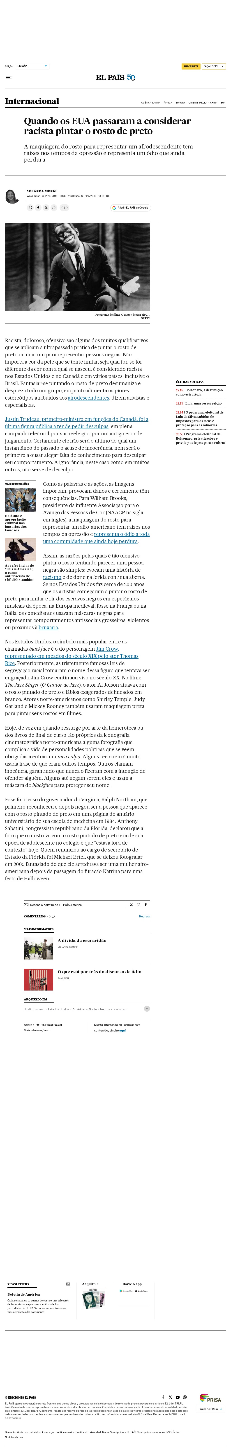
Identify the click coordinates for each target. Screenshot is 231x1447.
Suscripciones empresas (151, 1432)
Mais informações (36, 1030)
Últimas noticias (189, 382)
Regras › (144, 916)
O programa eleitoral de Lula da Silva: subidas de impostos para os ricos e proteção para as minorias (200, 418)
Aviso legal (48, 1432)
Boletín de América (23, 1294)
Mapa (105, 1432)
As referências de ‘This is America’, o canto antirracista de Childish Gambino (20, 573)
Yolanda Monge (42, 191)
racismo (52, 577)
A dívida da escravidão (82, 941)
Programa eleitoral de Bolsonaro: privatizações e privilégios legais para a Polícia (200, 438)
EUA (223, 102)
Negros (105, 1009)
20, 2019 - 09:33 (54, 196)
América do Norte (85, 1009)
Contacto (10, 1432)
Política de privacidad (88, 1432)
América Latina (150, 102)
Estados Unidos (58, 1009)
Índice (176, 1432)
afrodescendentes (88, 398)
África (168, 102)
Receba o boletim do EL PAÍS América (56, 905)
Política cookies (65, 1432)
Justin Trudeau (34, 1009)
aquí (122, 1030)
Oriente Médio (198, 102)
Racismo (119, 1009)
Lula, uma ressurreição (203, 403)
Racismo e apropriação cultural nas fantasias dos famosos (16, 523)
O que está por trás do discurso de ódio (99, 972)
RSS (168, 1432)
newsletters (18, 1284)
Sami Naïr (63, 978)
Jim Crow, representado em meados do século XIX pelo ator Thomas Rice (72, 656)
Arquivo (89, 1284)
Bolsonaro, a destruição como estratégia (199, 392)
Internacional (32, 101)
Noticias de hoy (14, 1437)
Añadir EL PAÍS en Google (133, 207)
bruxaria (48, 627)
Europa (180, 102)
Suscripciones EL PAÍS (123, 1432)
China (213, 102)
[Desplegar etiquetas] (147, 1009)
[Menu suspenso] (8, 77)
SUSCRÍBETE (191, 66)
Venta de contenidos (28, 1432)
